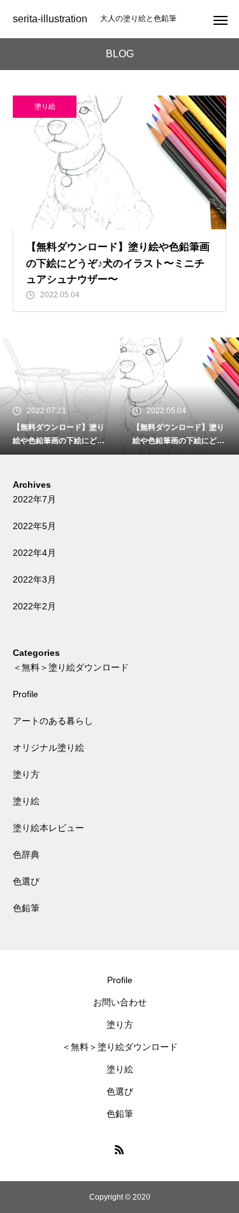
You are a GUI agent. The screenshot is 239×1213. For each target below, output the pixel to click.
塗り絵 (44, 106)
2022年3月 (34, 579)
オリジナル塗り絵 (48, 747)
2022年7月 (34, 499)
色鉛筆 (26, 908)
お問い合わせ (120, 1002)
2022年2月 (34, 606)
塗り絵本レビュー (48, 828)
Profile (25, 694)
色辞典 (26, 854)
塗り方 (26, 774)
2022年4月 (34, 553)
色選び (26, 881)
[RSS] (119, 1149)
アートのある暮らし (53, 721)
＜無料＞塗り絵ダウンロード (71, 667)
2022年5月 (34, 526)
